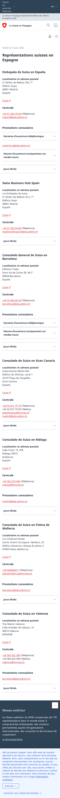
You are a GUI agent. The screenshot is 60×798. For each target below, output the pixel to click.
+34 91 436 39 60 (11, 113)
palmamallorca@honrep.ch (17, 573)
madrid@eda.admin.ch (14, 117)
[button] (55, 705)
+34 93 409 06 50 (11, 300)
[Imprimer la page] (50, 36)
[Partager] (56, 36)
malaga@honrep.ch (13, 484)
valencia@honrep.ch (13, 662)
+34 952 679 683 (11, 481)
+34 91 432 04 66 (11, 228)
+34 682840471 (10, 570)
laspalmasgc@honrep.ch (15, 412)
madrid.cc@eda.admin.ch (16, 145)
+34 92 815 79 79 (11, 405)
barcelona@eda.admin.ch (16, 303)
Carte (5, 100)
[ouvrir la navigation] (55, 25)
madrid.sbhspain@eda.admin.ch (20, 231)
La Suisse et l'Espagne (20, 25)
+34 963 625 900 (11, 655)
